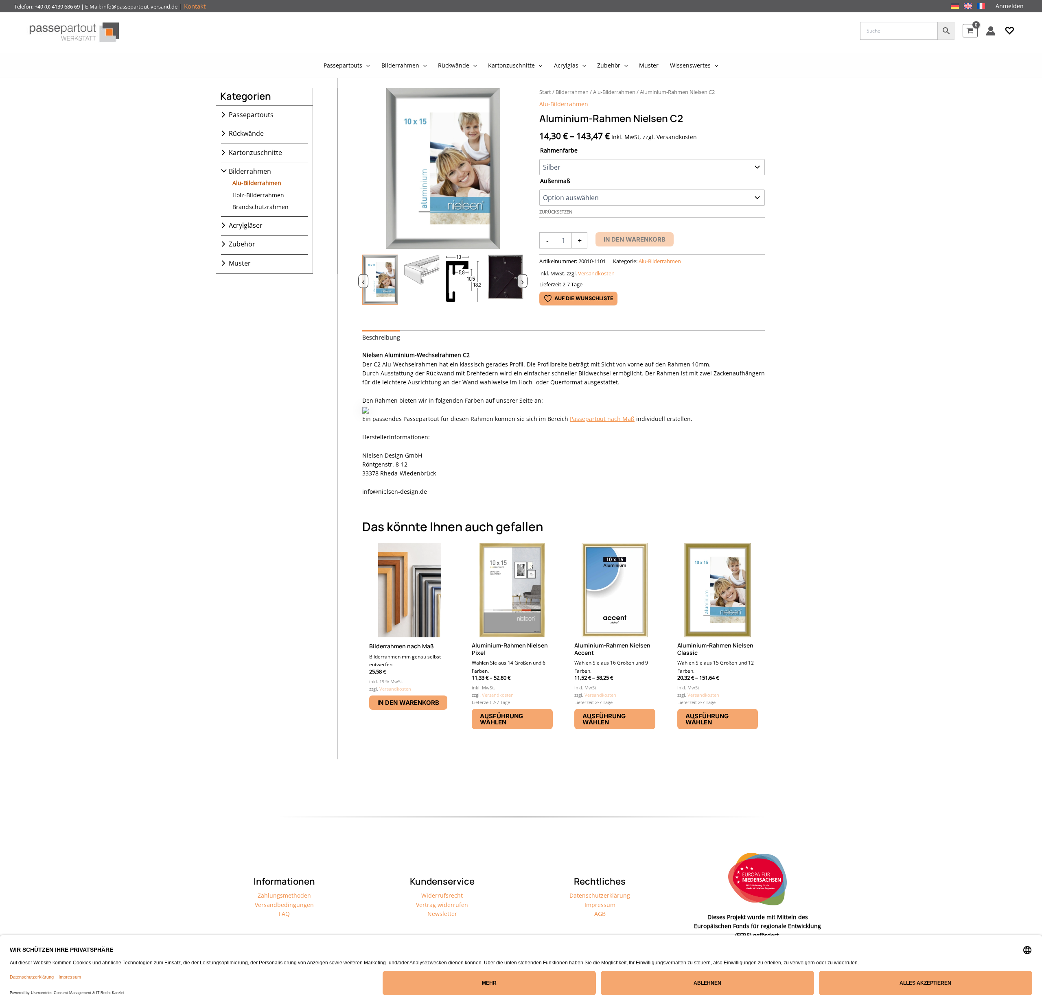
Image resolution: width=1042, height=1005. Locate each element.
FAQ (284, 914)
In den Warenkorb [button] (408, 702)
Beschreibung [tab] (381, 337)
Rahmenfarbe (559, 150)
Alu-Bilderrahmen (256, 183)
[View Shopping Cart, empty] (970, 30)
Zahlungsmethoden (284, 895)
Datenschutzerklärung (599, 895)
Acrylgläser (246, 225)
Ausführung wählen (501, 719)
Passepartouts (251, 114)
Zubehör (242, 244)
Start (545, 92)
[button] (1010, 31)
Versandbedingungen (284, 905)
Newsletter (442, 914)
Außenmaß (555, 181)
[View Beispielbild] (380, 280)
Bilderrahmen (250, 171)
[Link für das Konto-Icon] (991, 31)
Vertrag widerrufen (442, 905)
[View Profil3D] (422, 280)
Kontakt (195, 6)
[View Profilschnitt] (464, 280)
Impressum (599, 905)
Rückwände (246, 133)
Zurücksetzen (555, 212)
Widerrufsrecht (442, 895)
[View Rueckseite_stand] (505, 280)
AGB (600, 914)
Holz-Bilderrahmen (258, 195)
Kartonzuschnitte (255, 152)
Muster (240, 263)
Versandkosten (596, 273)
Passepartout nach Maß (602, 419)
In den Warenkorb (634, 239)
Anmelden (1010, 6)
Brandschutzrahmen (260, 207)
